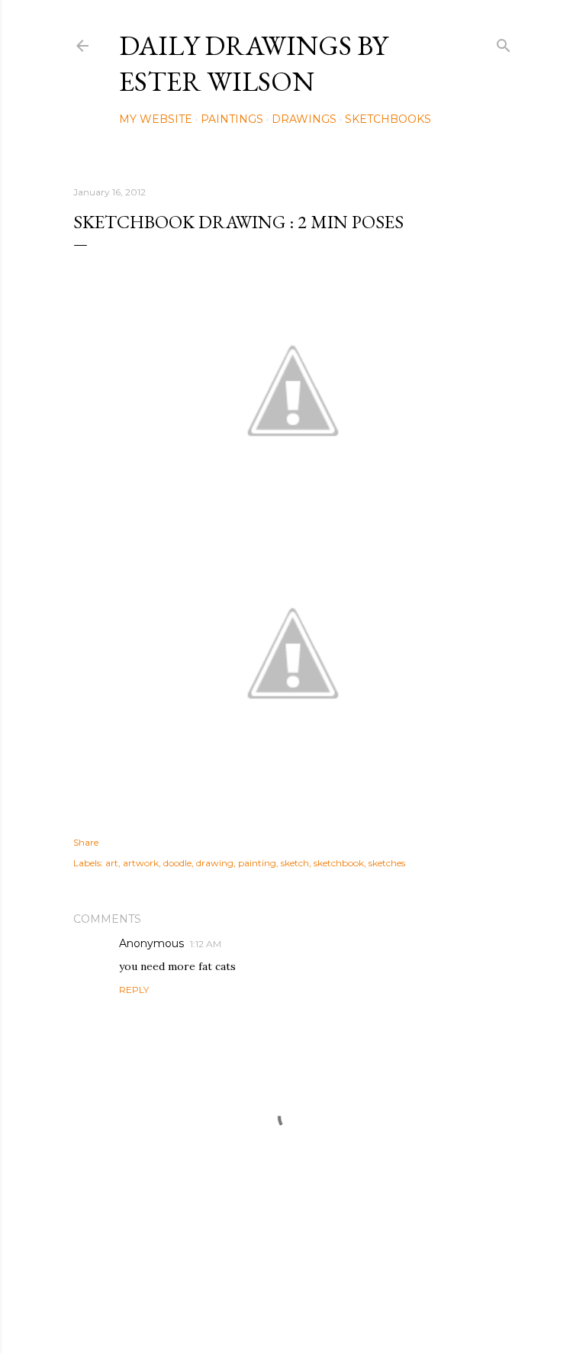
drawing (214, 863)
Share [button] (85, 842)
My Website (155, 119)
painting (257, 863)
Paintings (232, 119)
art (111, 863)
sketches (387, 863)
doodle (177, 863)
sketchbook (339, 863)
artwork (141, 863)
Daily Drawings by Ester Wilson (253, 63)
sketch (295, 863)
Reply (134, 989)
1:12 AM (205, 943)
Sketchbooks (388, 119)
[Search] (503, 42)
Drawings (304, 119)
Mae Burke (333, 1310)
